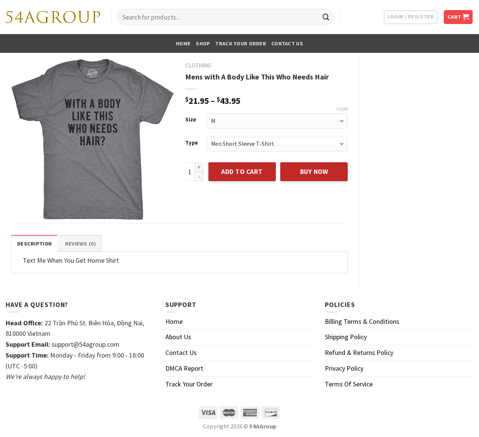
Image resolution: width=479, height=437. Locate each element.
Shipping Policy (346, 336)
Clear (342, 109)
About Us (178, 336)
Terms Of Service (349, 384)
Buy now (314, 172)
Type (191, 143)
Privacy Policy (344, 368)
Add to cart (242, 172)
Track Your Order (240, 43)
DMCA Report (184, 368)
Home (183, 43)
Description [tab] (34, 243)
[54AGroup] (53, 17)
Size (190, 120)
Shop (203, 43)
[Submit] (326, 17)
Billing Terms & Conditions (362, 321)
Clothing (198, 65)
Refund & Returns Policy (359, 352)
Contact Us (287, 43)
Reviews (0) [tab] (80, 243)
